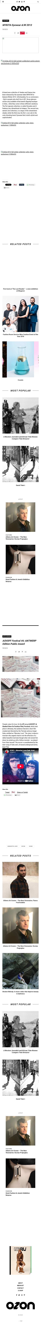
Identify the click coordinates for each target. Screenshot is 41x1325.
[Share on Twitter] (18, 33)
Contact (20, 1288)
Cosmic (20, 380)
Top (21, 1321)
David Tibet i (20, 485)
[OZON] (20, 1309)
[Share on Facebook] (14, 33)
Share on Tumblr (22, 792)
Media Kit (20, 1285)
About (20, 1283)
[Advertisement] (20, 211)
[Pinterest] (22, 651)
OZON (23, 846)
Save (23, 32)
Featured (5, 20)
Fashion (9, 577)
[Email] (26, 33)
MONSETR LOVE (13, 846)
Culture (9, 535)
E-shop (20, 1290)
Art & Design (7, 636)
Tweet (7, 792)
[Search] (38, 1)
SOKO (31, 846)
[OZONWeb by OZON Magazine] (20, 8)
